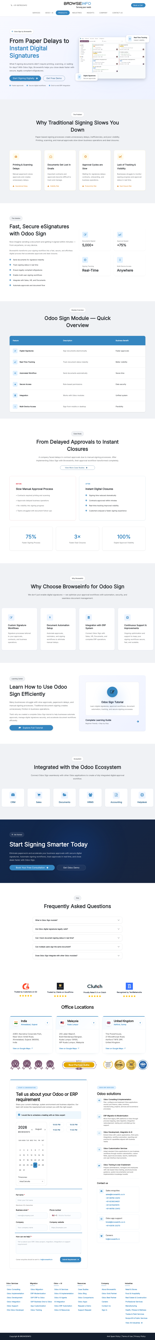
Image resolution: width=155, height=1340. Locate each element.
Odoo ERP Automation (63, 1306)
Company (20, 1222)
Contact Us (106, 1306)
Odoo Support (12, 1306)
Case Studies (83, 1289)
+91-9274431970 (112, 1205)
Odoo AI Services (61, 1289)
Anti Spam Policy (114, 1336)
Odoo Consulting (14, 1289)
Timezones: (22, 1177)
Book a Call (138, 5)
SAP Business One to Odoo (41, 1302)
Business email (22, 1210)
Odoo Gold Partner (109, 1293)
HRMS (90, 802)
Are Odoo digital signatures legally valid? (51, 929)
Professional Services (134, 1302)
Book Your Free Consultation (30, 867)
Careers (104, 1302)
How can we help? (24, 1237)
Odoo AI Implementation (64, 1293)
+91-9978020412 (20, 5)
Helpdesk (142, 802)
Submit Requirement (69, 1259)
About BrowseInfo (109, 1289)
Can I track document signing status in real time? (54, 938)
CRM (13, 802)
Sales (39, 802)
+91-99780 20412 (113, 1198)
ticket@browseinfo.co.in (115, 1222)
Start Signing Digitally (24, 78)
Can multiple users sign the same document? (53, 947)
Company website (57, 1222)
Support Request (85, 1310)
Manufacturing (131, 1306)
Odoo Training (36, 1310)
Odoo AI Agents (60, 1298)
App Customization (38, 1306)
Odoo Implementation (15, 1293)
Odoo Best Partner (109, 1298)
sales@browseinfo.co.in (115, 1194)
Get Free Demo (54, 78)
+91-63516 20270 (113, 1226)
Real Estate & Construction (136, 1298)
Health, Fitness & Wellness (136, 1310)
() (54, 1215)
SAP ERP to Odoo (37, 1298)
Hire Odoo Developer (15, 1310)
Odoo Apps (83, 1302)
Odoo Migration (37, 1289)
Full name (20, 1195)
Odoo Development (14, 1298)
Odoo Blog (82, 1293)
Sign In (104, 1310)
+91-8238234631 (113, 1201)
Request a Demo (85, 1306)
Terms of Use (127, 1336)
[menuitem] (36, 13)
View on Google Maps (21, 1048)
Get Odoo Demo (71, 867)
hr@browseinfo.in (46, 1259)
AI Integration (59, 1302)
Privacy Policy (140, 1336)
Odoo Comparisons (86, 1298)
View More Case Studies (74, 468)
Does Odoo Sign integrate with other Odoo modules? (56, 956)
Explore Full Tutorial (34, 728)
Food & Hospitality (133, 1293)
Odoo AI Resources (62, 1310)
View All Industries (133, 1323)
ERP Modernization (38, 1293)
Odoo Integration (13, 1302)
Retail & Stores (131, 1289)
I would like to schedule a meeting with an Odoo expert (43, 1115)
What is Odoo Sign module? (46, 920)
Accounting (116, 802)
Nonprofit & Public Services (136, 1318)
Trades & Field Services (135, 1314)
